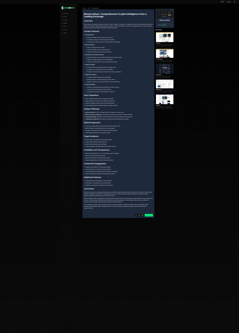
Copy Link (150, 215)
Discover (84, 8)
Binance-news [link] (95, 8)
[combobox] (229, 1)
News (89, 8)
